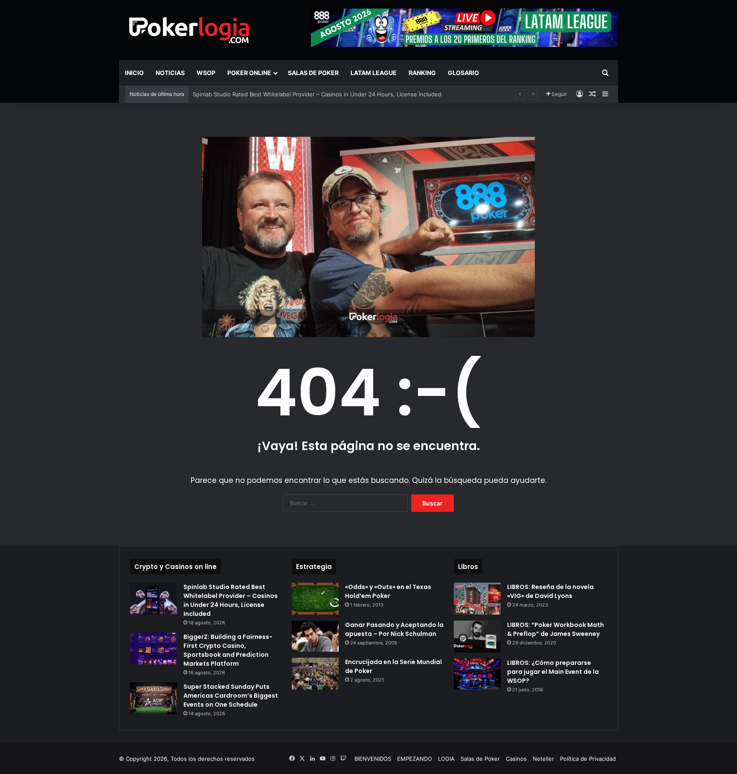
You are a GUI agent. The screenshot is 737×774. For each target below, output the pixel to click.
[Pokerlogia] (189, 30)
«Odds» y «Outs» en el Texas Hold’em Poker (388, 591)
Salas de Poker (313, 72)
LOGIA (446, 758)
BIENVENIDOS (372, 758)
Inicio (134, 72)
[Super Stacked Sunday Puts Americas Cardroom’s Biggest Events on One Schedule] (153, 698)
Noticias (170, 72)
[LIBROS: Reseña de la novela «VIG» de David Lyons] (477, 599)
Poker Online (249, 72)
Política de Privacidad (588, 758)
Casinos (516, 758)
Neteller (543, 758)
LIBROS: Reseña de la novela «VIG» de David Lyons (550, 591)
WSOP (206, 72)
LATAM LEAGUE (374, 72)
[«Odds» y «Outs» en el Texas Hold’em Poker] (315, 599)
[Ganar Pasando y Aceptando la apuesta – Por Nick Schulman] (315, 636)
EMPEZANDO (414, 758)
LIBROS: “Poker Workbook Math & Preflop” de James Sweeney (555, 629)
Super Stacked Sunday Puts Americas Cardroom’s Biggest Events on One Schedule (230, 695)
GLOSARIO (463, 72)
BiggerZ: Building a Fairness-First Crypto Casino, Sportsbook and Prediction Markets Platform (228, 650)
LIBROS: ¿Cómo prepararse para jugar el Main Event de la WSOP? (553, 671)
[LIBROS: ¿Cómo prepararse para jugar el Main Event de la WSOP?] (477, 674)
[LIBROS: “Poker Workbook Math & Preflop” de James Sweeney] (477, 637)
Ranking (422, 72)
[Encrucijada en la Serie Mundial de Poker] (315, 674)
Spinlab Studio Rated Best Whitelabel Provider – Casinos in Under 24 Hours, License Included (317, 94)
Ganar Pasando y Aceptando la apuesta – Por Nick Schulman (394, 629)
